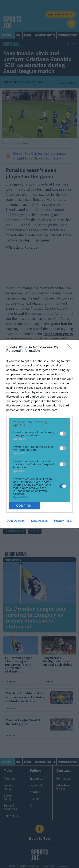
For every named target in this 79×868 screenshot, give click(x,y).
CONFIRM (24, 505)
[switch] (62, 433)
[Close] (71, 348)
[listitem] (39, 423)
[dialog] (39, 434)
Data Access (39, 520)
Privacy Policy (63, 520)
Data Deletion (16, 520)
